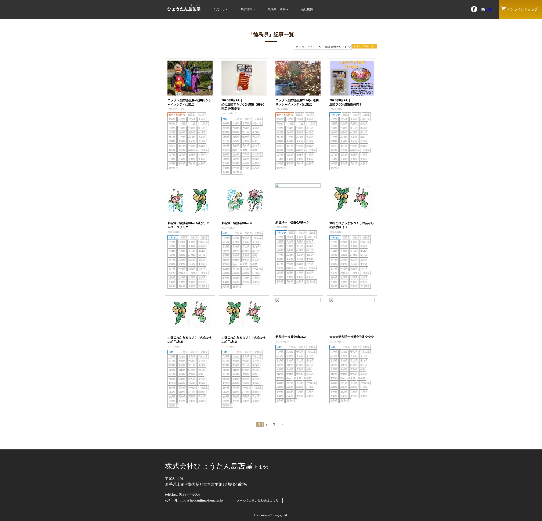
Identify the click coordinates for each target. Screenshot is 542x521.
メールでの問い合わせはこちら (257, 500)
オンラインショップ (522, 9)
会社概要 (307, 9)
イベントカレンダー (364, 46)
